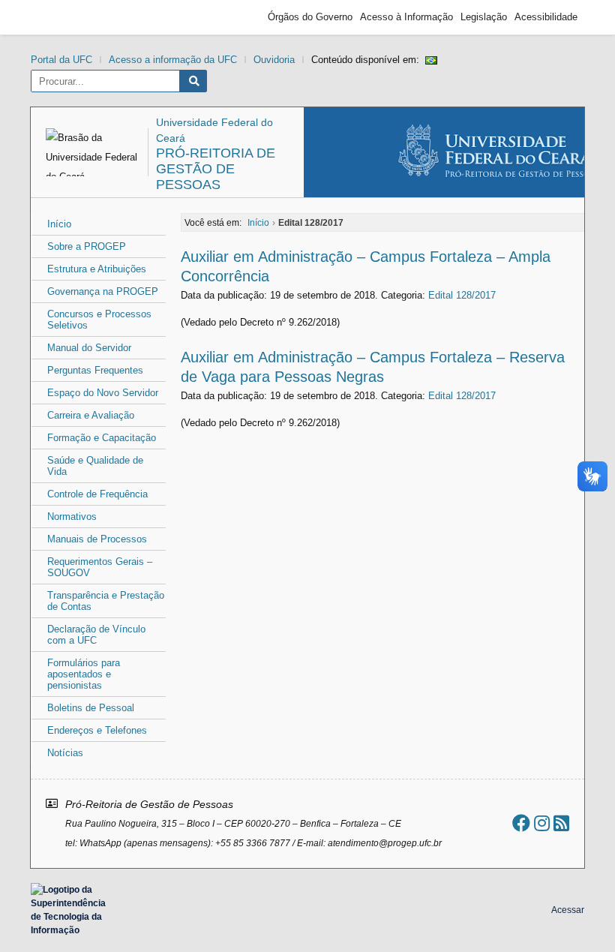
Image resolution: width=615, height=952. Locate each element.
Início (59, 224)
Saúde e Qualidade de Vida (95, 466)
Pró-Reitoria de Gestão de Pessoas (215, 169)
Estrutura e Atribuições (96, 269)
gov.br (65, 17)
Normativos (72, 516)
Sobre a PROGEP (86, 246)
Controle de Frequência (97, 494)
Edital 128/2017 (462, 295)
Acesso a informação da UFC (173, 59)
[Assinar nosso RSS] (561, 823)
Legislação (483, 17)
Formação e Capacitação (101, 437)
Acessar (567, 910)
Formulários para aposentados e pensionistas (83, 674)
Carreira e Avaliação (90, 415)
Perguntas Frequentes (95, 370)
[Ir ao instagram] (542, 823)
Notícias (65, 752)
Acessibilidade (546, 17)
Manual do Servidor (89, 347)
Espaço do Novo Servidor (102, 392)
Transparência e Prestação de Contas (105, 601)
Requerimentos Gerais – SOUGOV (99, 567)
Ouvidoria (274, 59)
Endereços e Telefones (97, 730)
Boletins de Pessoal (90, 707)
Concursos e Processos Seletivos (99, 319)
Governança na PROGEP (102, 291)
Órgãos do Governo (310, 17)
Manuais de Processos (97, 539)
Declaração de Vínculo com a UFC (96, 634)
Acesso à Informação (406, 17)
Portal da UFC (61, 59)
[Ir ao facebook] (521, 823)
